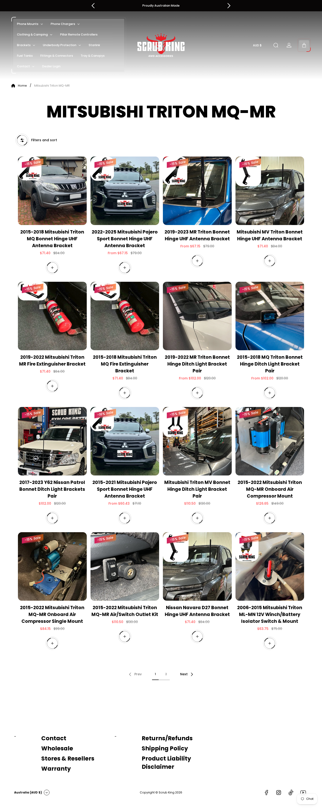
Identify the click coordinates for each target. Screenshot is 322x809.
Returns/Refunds (167, 738)
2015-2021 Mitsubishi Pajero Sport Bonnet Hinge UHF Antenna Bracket (124, 489)
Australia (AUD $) (28, 792)
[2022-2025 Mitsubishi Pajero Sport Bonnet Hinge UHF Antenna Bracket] (125, 191)
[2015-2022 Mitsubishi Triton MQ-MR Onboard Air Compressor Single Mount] (52, 566)
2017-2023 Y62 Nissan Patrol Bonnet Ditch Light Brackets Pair (52, 489)
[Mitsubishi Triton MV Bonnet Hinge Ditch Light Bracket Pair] (197, 441)
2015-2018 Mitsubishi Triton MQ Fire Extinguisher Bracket (125, 364)
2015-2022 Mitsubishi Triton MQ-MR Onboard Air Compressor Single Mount (52, 614)
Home (22, 86)
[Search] (276, 45)
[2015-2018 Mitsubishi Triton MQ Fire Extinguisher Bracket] (125, 316)
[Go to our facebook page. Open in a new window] (266, 792)
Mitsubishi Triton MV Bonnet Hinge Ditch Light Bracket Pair (197, 489)
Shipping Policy (165, 748)
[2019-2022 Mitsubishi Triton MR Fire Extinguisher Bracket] (52, 316)
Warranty (56, 769)
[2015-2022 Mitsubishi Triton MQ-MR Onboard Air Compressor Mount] (269, 441)
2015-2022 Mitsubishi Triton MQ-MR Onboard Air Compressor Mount (270, 489)
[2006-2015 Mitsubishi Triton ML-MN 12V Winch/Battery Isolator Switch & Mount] (269, 566)
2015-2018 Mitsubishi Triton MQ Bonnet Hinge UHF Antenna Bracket (52, 239)
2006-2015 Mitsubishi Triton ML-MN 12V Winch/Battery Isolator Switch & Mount (269, 614)
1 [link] (155, 674)
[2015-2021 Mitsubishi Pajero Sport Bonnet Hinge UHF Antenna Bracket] (125, 441)
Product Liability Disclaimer (166, 762)
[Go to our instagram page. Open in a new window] (278, 792)
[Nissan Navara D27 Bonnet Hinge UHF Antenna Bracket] (197, 566)
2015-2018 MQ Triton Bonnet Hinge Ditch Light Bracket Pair (270, 364)
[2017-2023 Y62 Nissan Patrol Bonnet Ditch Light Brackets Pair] (52, 441)
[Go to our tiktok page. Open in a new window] (291, 792)
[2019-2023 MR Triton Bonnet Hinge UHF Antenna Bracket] (197, 191)
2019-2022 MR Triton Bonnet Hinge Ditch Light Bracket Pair (197, 364)
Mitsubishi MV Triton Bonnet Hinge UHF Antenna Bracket (270, 235)
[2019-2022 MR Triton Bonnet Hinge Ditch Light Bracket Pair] (197, 316)
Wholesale (57, 748)
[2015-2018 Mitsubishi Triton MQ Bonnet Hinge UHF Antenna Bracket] (52, 191)
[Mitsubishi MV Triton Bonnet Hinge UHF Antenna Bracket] (269, 191)
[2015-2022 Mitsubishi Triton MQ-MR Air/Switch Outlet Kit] (125, 566)
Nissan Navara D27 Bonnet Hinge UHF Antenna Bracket (197, 611)
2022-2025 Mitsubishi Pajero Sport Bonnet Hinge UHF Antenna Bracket (125, 239)
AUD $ (257, 45)
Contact (53, 738)
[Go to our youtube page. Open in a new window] (303, 792)
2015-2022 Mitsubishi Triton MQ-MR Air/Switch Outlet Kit (124, 611)
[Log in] (289, 45)
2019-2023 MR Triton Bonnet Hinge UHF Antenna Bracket (197, 235)
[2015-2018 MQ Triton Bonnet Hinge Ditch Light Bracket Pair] (269, 316)
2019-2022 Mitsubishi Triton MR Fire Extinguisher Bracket (52, 360)
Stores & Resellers (67, 758)
